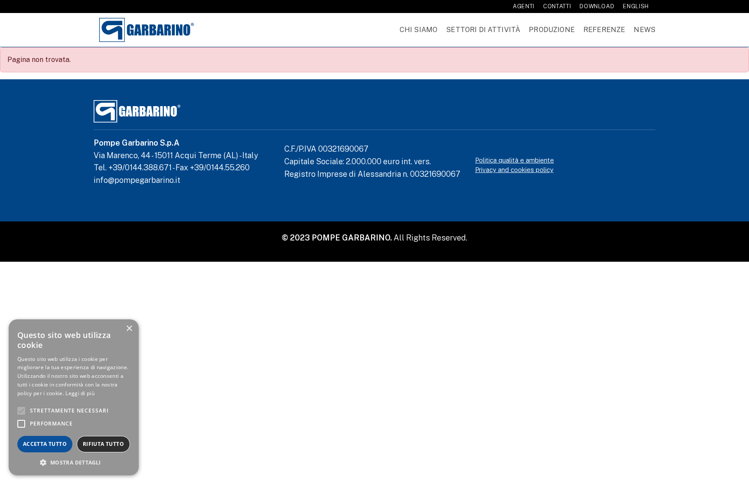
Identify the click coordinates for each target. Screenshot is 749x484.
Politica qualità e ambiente (514, 160)
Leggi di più (79, 393)
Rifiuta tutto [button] (103, 444)
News (644, 30)
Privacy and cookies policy (514, 169)
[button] (73, 462)
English (636, 6)
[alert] (74, 397)
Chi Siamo (418, 30)
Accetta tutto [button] (45, 444)
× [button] (129, 328)
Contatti (557, 6)
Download (597, 6)
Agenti (523, 6)
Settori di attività (483, 30)
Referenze (604, 30)
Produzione (552, 30)
